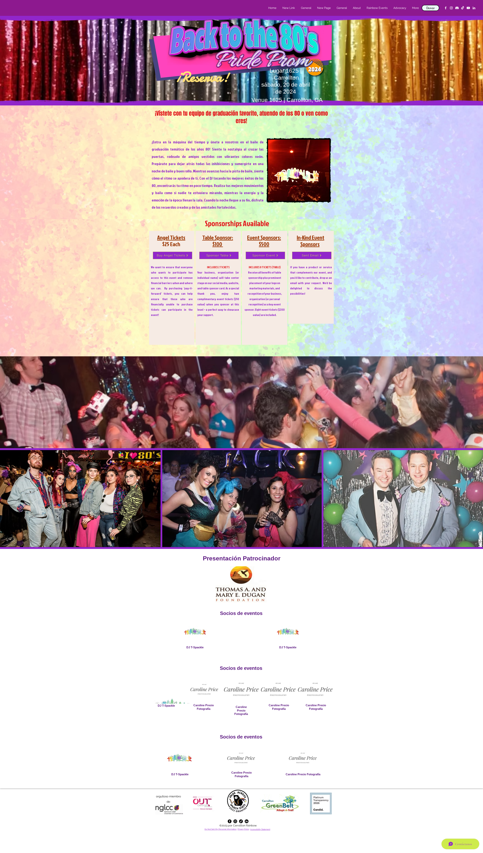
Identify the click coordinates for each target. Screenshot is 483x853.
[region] (172, 288)
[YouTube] (468, 8)
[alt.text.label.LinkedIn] (474, 8)
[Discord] (457, 8)
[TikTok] (463, 8)
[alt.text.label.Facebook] (446, 8)
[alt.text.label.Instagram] (451, 8)
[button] (357, 8)
